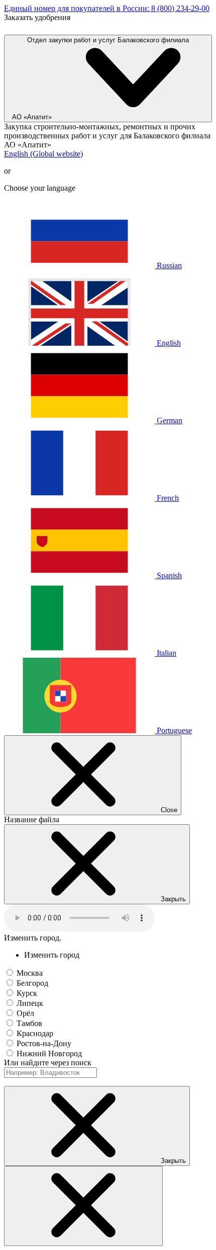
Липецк (30, 1003)
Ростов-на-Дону (44, 1043)
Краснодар (35, 1033)
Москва (30, 973)
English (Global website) (43, 153)
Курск (27, 993)
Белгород (32, 983)
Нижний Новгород (49, 1053)
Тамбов (29, 1023)
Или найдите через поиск (47, 1062)
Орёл (25, 1013)
